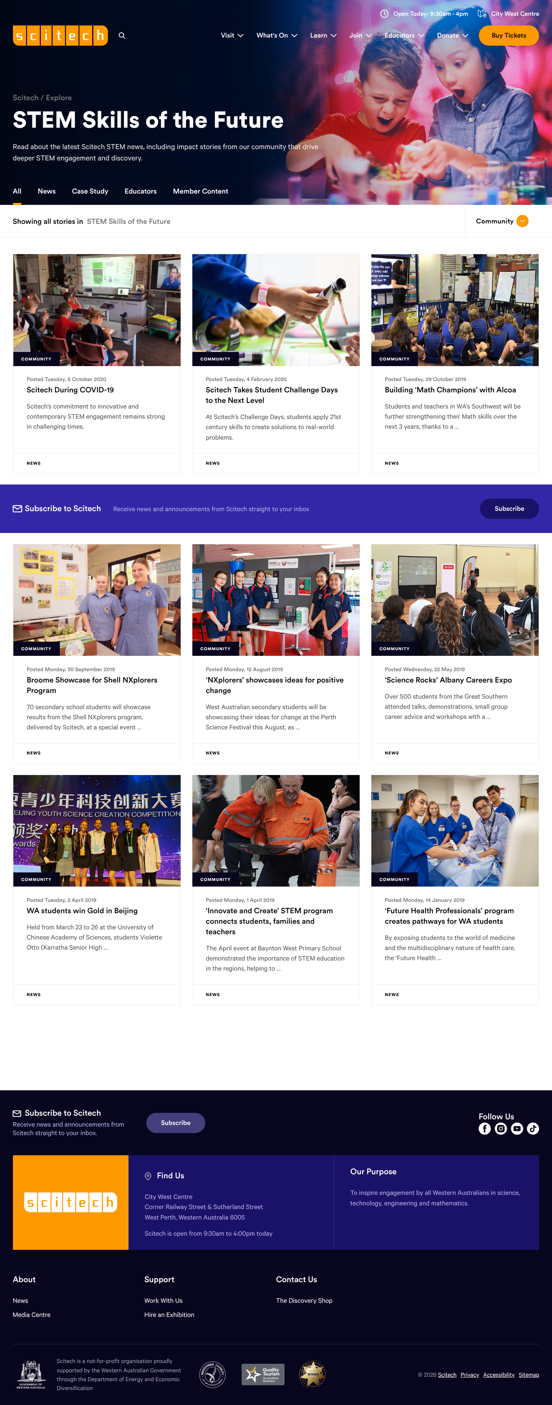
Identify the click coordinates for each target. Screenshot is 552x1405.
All (17, 191)
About (24, 1279)
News (47, 191)
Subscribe (510, 509)
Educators (140, 191)
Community (495, 221)
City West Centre (515, 14)
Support (159, 1279)
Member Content (200, 191)
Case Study (90, 191)
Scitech (26, 98)
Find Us (170, 1176)
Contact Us (296, 1279)
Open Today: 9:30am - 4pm (430, 14)
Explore (59, 98)
